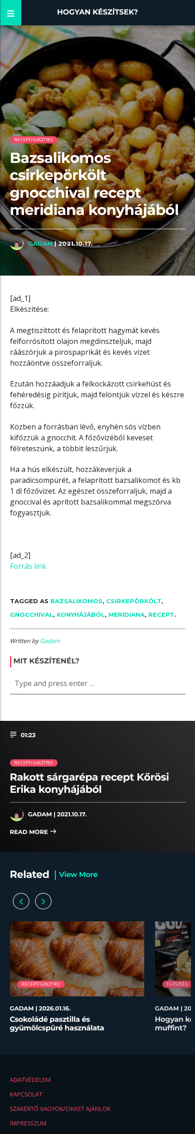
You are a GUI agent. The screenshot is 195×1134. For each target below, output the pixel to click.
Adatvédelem (30, 1080)
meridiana (126, 614)
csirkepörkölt (133, 601)
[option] (77, 981)
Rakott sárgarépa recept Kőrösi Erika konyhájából (89, 783)
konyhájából (81, 614)
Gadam (40, 243)
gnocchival (31, 614)
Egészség (177, 984)
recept (161, 614)
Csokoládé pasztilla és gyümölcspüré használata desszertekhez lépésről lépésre (66, 1028)
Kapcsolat (26, 1094)
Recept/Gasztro (33, 140)
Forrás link (28, 566)
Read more (30, 832)
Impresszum (28, 1123)
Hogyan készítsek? (97, 12)
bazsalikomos (76, 601)
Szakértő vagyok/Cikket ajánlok (60, 1109)
